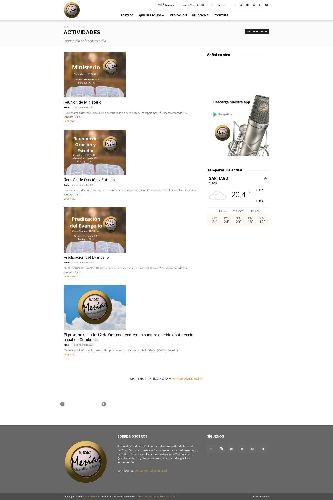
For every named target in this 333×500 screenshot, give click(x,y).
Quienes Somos (150, 15)
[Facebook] (235, 5)
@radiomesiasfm (188, 378)
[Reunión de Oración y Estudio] (131, 152)
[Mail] (247, 5)
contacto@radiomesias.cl (151, 470)
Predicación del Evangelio (86, 257)
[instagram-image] (20, 403)
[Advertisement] (238, 260)
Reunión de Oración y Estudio (89, 179)
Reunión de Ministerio (83, 102)
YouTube (221, 15)
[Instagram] (241, 5)
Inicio (66, 26)
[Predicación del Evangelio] (131, 230)
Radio (67, 107)
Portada (127, 15)
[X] (254, 5)
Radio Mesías (126, 462)
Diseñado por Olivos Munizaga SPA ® (158, 496)
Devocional (201, 15)
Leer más (69, 121)
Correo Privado (218, 4)
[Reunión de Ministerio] (131, 74)
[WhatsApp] (260, 5)
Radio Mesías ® (91, 496)
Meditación (178, 15)
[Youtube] (266, 5)
